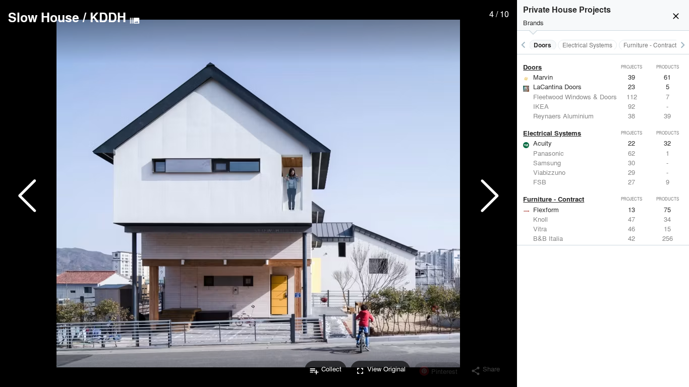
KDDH (108, 17)
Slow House (43, 17)
